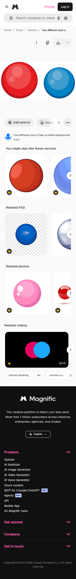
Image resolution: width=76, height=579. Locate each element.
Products (11, 452)
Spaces (9, 459)
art (39, 375)
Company (12, 534)
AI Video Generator (17, 475)
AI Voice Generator (17, 480)
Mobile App (11, 506)
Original (27, 57)
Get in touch (14, 546)
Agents (12, 495)
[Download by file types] (67, 42)
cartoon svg (56, 375)
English (38, 434)
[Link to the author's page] (8, 137)
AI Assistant (12, 464)
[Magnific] (38, 399)
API (6, 501)
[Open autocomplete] (9, 18)
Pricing (50, 7)
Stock (19, 30)
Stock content (13, 485)
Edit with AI (22, 122)
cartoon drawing (18, 375)
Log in (65, 7)
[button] (38, 434)
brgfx (17, 139)
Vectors (32, 30)
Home (7, 30)
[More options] (36, 42)
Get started (13, 522)
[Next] (58, 122)
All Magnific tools (16, 511)
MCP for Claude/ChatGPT (25, 490)
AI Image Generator (17, 470)
